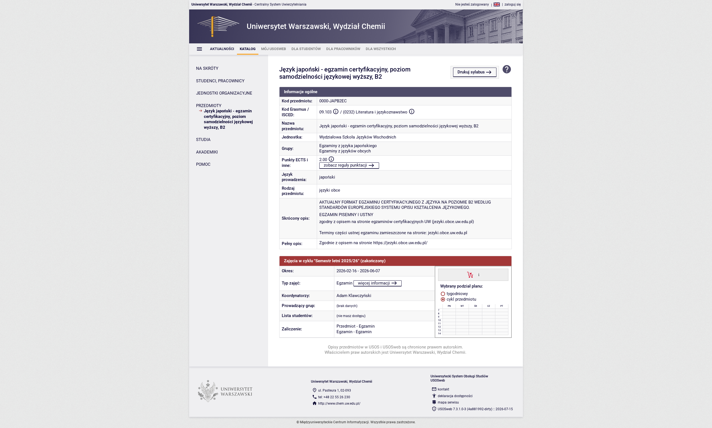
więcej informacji (374, 283)
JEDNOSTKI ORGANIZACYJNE (224, 93)
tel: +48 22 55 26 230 (334, 397)
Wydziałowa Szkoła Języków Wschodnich (357, 137)
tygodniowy (457, 293)
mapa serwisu (448, 402)
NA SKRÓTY (207, 68)
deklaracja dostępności (455, 396)
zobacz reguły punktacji (345, 165)
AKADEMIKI (207, 152)
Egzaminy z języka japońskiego (348, 145)
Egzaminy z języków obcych (345, 151)
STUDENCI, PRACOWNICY (220, 80)
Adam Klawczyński (354, 295)
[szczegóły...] (478, 274)
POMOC (203, 164)
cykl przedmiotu (461, 299)
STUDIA (203, 139)
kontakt (443, 389)
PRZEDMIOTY (208, 105)
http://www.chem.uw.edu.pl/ (339, 403)
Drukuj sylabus (471, 72)
